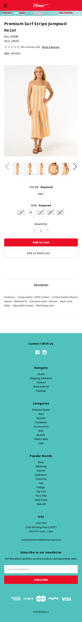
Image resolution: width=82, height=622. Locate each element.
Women (41, 418)
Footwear (41, 422)
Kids (41, 430)
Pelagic (41, 487)
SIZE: (41, 205)
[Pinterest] (33, 269)
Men (41, 414)
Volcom (41, 470)
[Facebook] (6, 269)
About (41, 374)
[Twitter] (26, 269)
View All (41, 504)
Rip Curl (41, 491)
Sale (41, 443)
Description (41, 285)
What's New (41, 439)
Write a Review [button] (51, 47)
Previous (7, 166)
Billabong (41, 466)
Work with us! (41, 386)
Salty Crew (41, 500)
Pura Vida (41, 495)
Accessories (41, 426)
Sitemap (41, 391)
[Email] (13, 269)
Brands (41, 435)
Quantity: (41, 224)
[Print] (20, 269)
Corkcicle (41, 479)
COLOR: (41, 187)
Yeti (41, 483)
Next (75, 166)
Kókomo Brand (41, 409)
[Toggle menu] (5, 5)
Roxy (41, 462)
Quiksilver (41, 474)
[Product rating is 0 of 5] (12, 47)
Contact (41, 382)
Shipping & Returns (41, 378)
